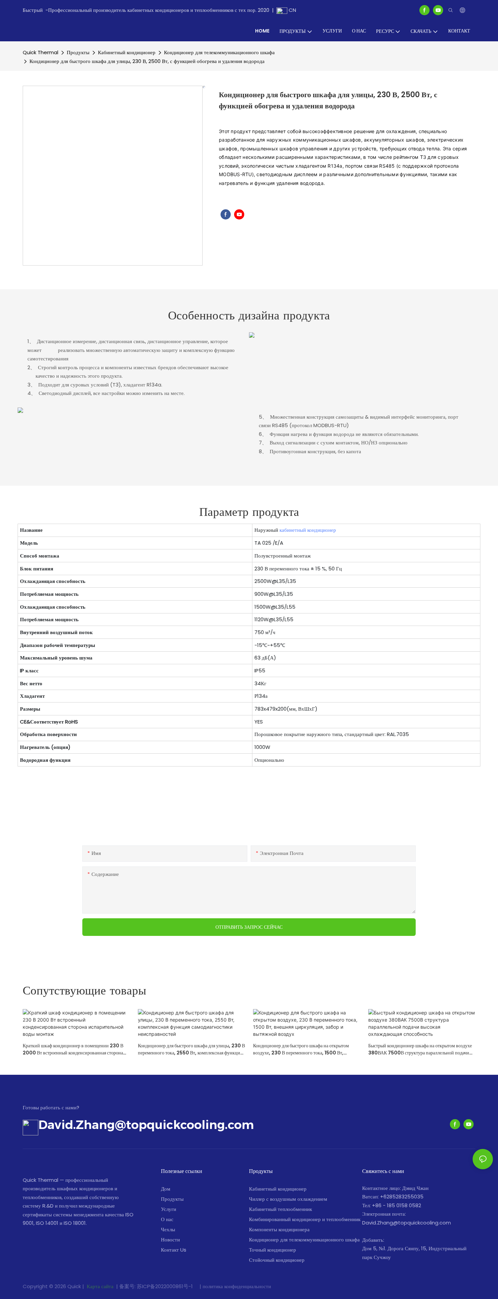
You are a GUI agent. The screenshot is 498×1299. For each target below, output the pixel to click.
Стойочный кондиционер (277, 1259)
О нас (167, 1219)
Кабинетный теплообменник (280, 1209)
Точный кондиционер (272, 1249)
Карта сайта (100, 1286)
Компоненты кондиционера (279, 1229)
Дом (165, 1188)
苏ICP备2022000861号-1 (165, 1286)
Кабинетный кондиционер (126, 52)
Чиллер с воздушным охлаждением (288, 1198)
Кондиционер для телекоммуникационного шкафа (219, 52)
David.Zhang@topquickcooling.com (146, 1124)
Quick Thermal (40, 52)
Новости (170, 1239)
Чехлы (168, 1229)
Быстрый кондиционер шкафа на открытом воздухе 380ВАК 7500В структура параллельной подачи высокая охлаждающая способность (420, 1049)
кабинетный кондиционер (307, 529)
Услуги (168, 1209)
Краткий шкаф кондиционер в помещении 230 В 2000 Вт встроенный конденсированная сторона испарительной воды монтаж (73, 1049)
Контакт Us (173, 1249)
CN (291, 10)
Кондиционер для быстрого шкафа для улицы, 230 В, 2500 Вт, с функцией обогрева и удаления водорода (147, 61)
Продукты (78, 52)
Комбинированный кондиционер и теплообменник (304, 1219)
